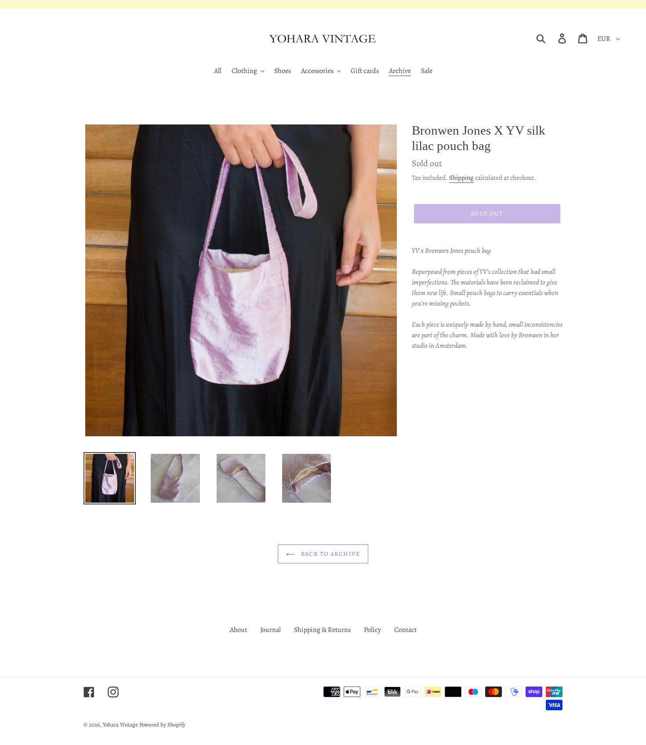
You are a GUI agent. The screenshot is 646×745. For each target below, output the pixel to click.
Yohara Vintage (120, 724)
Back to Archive (329, 554)
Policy (372, 630)
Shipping (461, 177)
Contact (405, 630)
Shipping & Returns (322, 630)
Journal (270, 630)
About (238, 630)
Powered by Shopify (162, 724)
